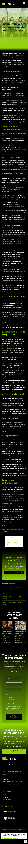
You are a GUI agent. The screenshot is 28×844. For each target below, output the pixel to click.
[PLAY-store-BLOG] (10, 809)
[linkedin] (13, 764)
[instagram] (6, 764)
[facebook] (3, 764)
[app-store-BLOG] (10, 816)
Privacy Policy (12, 704)
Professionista (12, 699)
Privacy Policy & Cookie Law (20, 829)
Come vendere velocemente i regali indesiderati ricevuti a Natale (7, 625)
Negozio (10, 697)
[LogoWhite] (8, 3)
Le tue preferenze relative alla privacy (15, 835)
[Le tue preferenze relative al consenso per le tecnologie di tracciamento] (25, 841)
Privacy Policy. (17, 709)
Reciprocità (6, 292)
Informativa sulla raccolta (10, 838)
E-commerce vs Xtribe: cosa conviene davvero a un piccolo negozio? (12, 596)
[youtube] (9, 764)
